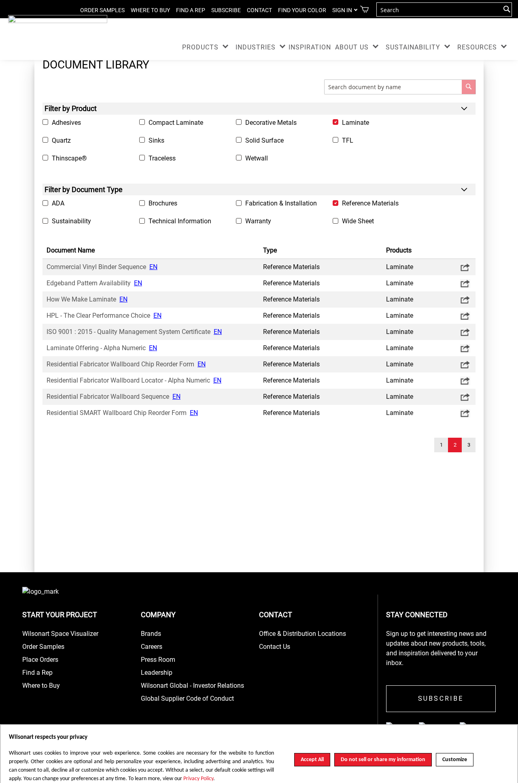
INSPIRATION (310, 47)
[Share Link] (464, 267)
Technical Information (180, 221)
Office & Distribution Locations (302, 634)
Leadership (156, 672)
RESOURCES (477, 47)
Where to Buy (41, 685)
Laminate (355, 122)
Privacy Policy (198, 779)
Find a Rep (37, 672)
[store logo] (57, 22)
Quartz (61, 140)
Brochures (163, 203)
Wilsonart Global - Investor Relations (192, 685)
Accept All (312, 760)
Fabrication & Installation (281, 203)
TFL (347, 140)
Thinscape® (69, 158)
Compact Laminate (176, 122)
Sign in (342, 10)
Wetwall (256, 158)
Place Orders (40, 659)
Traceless (162, 158)
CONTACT (259, 10)
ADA (58, 203)
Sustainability (71, 221)
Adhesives (66, 122)
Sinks (156, 140)
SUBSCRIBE (226, 10)
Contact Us (274, 646)
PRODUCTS (200, 47)
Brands (151, 634)
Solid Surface (264, 140)
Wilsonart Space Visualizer (60, 634)
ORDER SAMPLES (102, 10)
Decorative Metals (271, 122)
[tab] (259, 109)
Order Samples (43, 646)
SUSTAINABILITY (413, 47)
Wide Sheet (358, 221)
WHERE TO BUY (150, 10)
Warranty (258, 221)
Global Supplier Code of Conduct (187, 698)
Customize (454, 760)
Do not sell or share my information (383, 760)
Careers (151, 646)
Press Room (158, 659)
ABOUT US (352, 47)
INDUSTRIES (256, 47)
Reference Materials (370, 203)
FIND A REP (190, 10)
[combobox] (444, 9)
